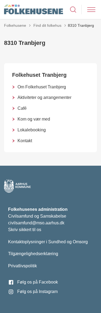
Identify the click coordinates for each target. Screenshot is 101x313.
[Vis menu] (91, 9)
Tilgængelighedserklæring (33, 253)
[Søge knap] (73, 9)
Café (22, 108)
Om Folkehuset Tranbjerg (42, 87)
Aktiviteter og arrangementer (44, 97)
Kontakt (25, 140)
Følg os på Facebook (37, 282)
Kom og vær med (34, 119)
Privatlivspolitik (22, 266)
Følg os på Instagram (37, 291)
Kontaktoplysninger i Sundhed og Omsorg (48, 241)
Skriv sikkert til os (24, 229)
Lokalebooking (32, 130)
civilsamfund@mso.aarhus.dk (36, 223)
